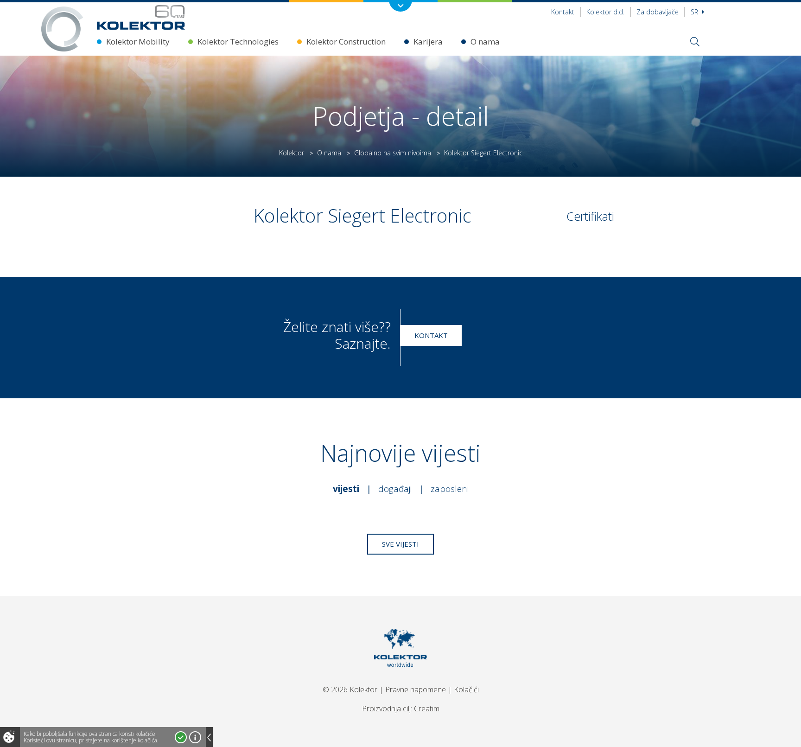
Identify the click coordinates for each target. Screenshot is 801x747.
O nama (485, 41)
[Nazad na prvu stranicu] (141, 17)
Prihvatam (181, 737)
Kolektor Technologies (238, 41)
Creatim (426, 708)
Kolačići (466, 689)
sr (695, 11)
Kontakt (562, 11)
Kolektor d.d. (605, 11)
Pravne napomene (415, 689)
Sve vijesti (400, 544)
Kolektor (291, 152)
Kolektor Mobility (138, 41)
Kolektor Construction (346, 41)
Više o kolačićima (195, 737)
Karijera (428, 41)
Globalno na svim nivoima (392, 152)
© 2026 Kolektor (350, 689)
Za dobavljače (657, 11)
